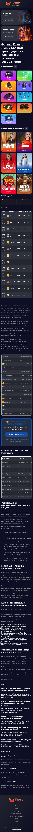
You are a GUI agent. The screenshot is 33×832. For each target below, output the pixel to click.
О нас (16, 806)
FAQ (16, 819)
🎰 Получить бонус (16, 434)
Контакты (16, 811)
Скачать (16, 821)
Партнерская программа (16, 816)
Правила (16, 808)
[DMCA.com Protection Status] (16, 830)
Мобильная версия (16, 813)
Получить (7, 20)
